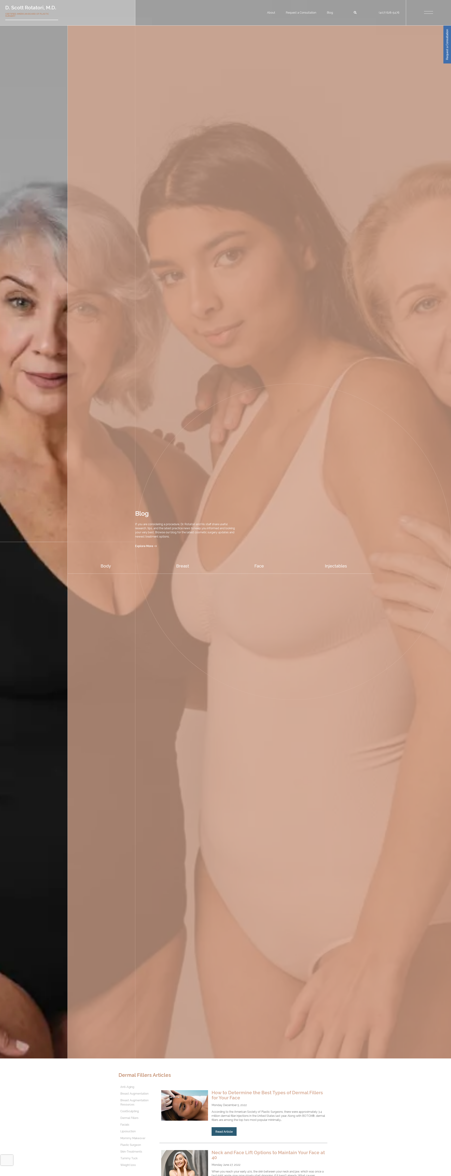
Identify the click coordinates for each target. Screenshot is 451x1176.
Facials (124, 1124)
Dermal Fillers (129, 1118)
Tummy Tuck (129, 1158)
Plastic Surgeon (130, 1145)
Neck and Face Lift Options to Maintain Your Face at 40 (268, 1155)
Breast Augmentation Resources (134, 1102)
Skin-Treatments (131, 1151)
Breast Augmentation (134, 1093)
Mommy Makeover (132, 1138)
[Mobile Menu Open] (428, 12)
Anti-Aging (127, 1087)
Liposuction (128, 1131)
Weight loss (128, 1165)
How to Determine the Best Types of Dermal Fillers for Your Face (267, 1095)
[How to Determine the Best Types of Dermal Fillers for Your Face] (184, 1119)
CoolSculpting (129, 1111)
